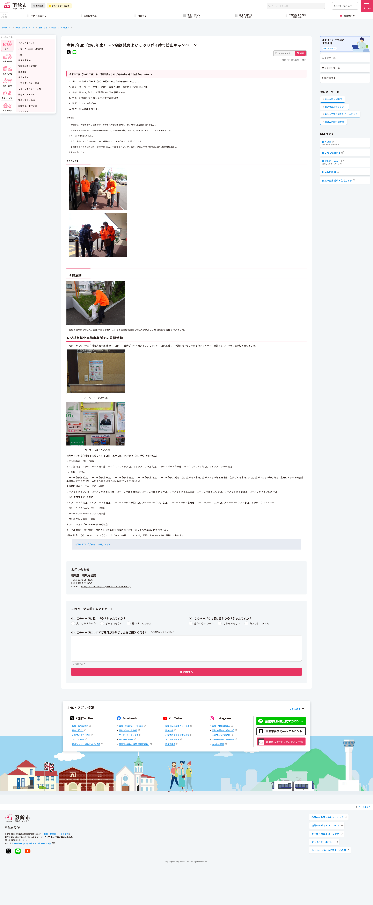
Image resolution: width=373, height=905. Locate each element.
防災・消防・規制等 (61, 5)
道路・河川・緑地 (26, 94)
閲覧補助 (39, 5)
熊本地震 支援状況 (333, 99)
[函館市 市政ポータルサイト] (15, 6)
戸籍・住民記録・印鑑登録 (30, 48)
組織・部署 (42, 27)
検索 (302, 53)
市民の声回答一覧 (331, 67)
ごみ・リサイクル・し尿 (29, 88)
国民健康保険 (24, 60)
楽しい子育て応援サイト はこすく (341, 114)
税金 (20, 54)
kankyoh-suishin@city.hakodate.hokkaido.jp (106, 586)
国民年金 (22, 71)
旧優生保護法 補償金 (335, 121)
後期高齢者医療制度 (27, 65)
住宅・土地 (23, 77)
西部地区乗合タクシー (335, 106)
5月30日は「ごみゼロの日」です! (92, 544)
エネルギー (23, 111)
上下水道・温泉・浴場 (28, 83)
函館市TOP (6, 27)
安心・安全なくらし (27, 43)
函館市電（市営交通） (28, 105)
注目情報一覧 (329, 57)
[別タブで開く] (68, 52)
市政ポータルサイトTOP (24, 27)
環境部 (53, 27)
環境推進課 (65, 27)
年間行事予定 (329, 78)
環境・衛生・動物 (26, 100)
